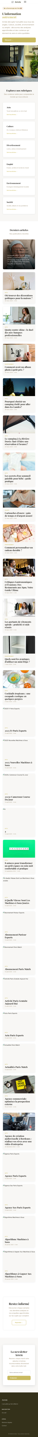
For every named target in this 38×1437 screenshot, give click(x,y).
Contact (4, 1425)
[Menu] (25, 1)
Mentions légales (7, 1422)
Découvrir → (9, 40)
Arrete (16, 1)
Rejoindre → (19, 1322)
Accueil (4, 1412)
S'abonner (13, 1378)
